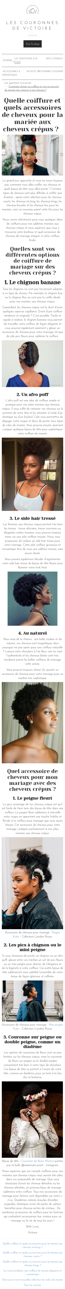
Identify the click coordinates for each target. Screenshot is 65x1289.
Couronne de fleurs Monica (37, 1161)
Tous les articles (32, 1285)
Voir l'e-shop (32, 44)
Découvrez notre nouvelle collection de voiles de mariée (33, 1280)
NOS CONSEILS (54, 59)
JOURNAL (8, 60)
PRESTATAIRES (44, 71)
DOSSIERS (58, 71)
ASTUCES (31, 71)
